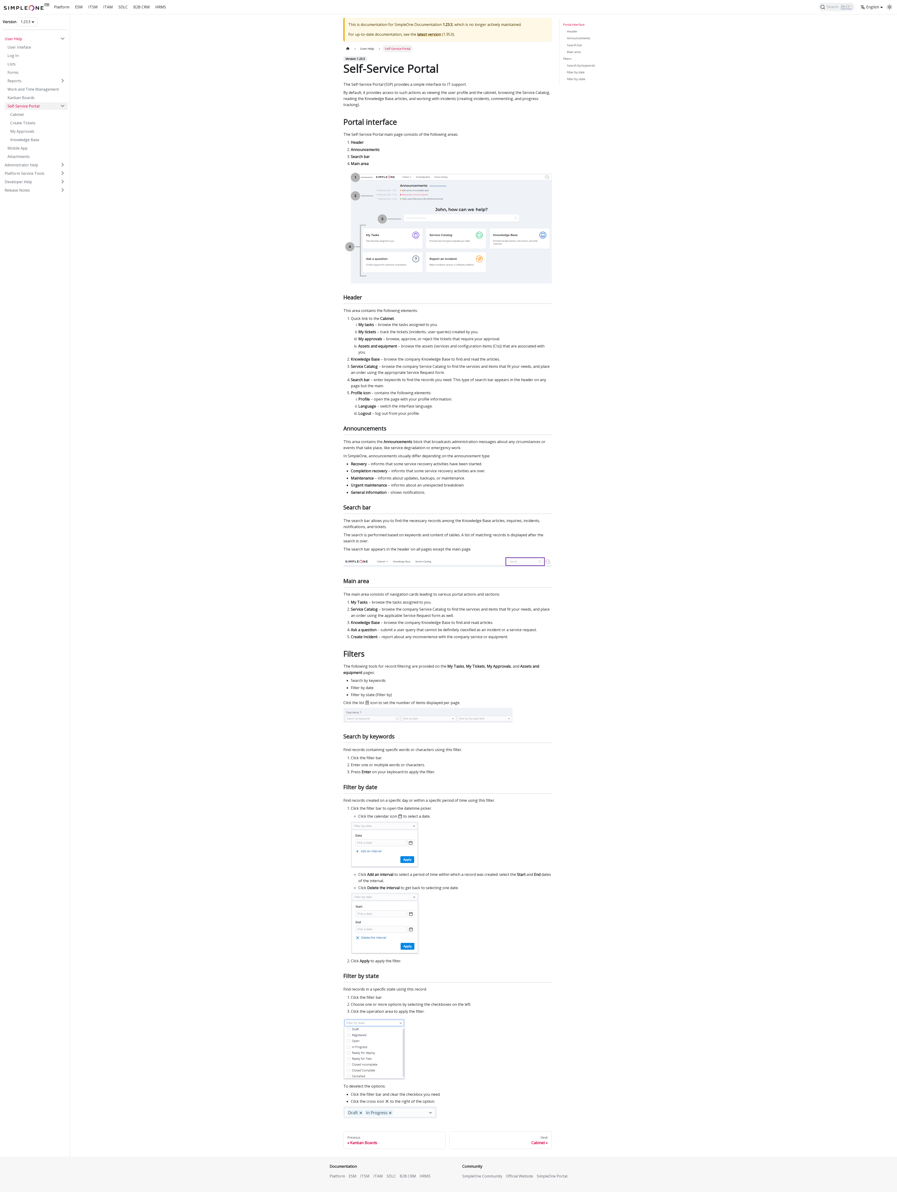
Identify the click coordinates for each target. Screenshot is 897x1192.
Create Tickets (23, 122)
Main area (574, 52)
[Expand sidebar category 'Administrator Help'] (62, 164)
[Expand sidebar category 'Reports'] (62, 80)
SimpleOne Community (482, 1176)
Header (572, 31)
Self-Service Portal (23, 105)
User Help (13, 38)
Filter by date (576, 72)
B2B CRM (141, 7)
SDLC (123, 7)
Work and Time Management (33, 89)
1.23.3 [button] (25, 21)
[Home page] (347, 48)
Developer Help (18, 181)
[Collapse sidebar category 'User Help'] (62, 38)
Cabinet (17, 114)
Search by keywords (581, 65)
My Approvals (22, 131)
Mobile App (17, 147)
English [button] (872, 7)
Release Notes (17, 190)
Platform (61, 7)
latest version (429, 34)
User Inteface (19, 47)
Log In (13, 55)
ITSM (93, 7)
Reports (14, 80)
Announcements (578, 38)
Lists (11, 63)
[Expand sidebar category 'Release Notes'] (62, 190)
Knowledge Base (24, 139)
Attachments (18, 156)
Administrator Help (21, 164)
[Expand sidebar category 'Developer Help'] (62, 181)
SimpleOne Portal (552, 1176)
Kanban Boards (21, 97)
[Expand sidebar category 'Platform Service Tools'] (62, 173)
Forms (12, 72)
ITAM (108, 7)
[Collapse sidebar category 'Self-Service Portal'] (62, 106)
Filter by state (576, 79)
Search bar (574, 45)
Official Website (519, 1176)
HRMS (160, 7)
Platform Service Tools (24, 173)
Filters (567, 59)
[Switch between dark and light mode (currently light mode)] (889, 7)
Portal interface (574, 24)
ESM (79, 7)
